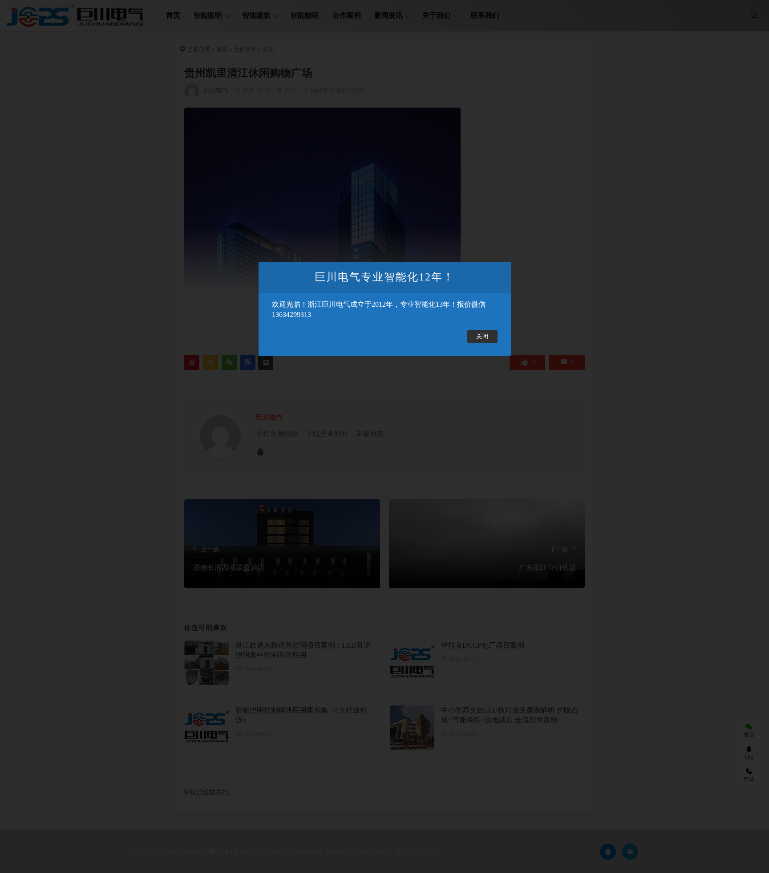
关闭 (482, 336)
